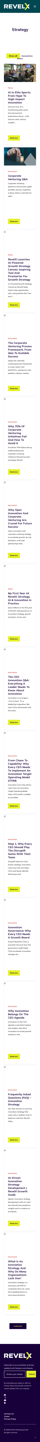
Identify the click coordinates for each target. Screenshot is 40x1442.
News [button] (20, 58)
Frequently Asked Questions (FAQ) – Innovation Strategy (19, 1099)
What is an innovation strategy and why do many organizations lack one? (17, 1270)
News (10, 88)
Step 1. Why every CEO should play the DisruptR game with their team (20, 850)
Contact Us (9, 1414)
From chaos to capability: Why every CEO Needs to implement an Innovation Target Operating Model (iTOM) (20, 770)
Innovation (12, 171)
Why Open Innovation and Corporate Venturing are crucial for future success (20, 518)
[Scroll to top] (35, 1437)
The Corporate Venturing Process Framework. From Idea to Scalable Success (20, 349)
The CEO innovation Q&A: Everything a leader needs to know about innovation (19, 685)
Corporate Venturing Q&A (18, 177)
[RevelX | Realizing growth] (17, 6)
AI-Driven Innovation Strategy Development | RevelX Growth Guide (18, 1186)
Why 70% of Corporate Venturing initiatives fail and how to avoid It (17, 435)
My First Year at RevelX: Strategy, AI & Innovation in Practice (19, 598)
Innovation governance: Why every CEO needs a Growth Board (19, 932)
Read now (14, 138)
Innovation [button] (27, 56)
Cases (6, 1416)
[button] (35, 6)
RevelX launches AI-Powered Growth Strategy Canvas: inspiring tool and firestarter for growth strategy (19, 269)
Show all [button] (13, 56)
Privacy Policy (10, 1419)
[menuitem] (13, 56)
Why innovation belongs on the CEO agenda (18, 1014)
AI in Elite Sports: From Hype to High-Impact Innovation (19, 97)
